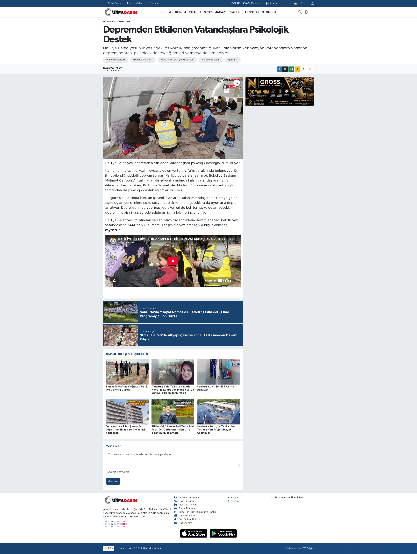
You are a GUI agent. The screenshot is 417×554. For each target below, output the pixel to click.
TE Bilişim (308, 548)
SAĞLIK (235, 12)
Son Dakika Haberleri (190, 519)
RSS (110, 548)
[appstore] (194, 533)
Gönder (113, 481)
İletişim (235, 501)
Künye (234, 497)
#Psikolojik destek (210, 60)
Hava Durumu (186, 501)
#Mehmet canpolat (142, 60)
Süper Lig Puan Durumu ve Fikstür (197, 512)
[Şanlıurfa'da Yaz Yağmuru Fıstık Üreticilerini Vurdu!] (127, 371)
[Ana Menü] (312, 12)
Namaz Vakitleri (188, 504)
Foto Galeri (114, 3)
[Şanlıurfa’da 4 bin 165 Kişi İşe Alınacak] (218, 371)
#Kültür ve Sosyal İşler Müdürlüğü (177, 60)
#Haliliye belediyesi (115, 60)
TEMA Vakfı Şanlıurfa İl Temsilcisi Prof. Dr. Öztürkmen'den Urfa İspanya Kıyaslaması (172, 429)
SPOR (208, 12)
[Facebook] (105, 524)
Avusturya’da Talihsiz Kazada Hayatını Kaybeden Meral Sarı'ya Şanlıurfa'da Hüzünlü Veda (172, 389)
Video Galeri (136, 3)
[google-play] (223, 533)
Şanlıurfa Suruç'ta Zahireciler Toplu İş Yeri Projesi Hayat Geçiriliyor (216, 429)
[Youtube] (124, 524)
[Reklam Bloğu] (279, 91)
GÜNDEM (164, 12)
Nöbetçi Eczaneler (189, 497)
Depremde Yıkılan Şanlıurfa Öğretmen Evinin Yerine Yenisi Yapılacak (125, 429)
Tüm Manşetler (187, 515)
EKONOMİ (180, 12)
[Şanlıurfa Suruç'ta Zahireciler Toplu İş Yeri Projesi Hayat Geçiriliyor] (218, 411)
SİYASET (195, 12)
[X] (112, 524)
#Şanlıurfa (232, 60)
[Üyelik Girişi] (311, 3)
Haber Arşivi (185, 523)
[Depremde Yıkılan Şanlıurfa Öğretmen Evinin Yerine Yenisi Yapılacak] (127, 411)
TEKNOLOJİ (251, 12)
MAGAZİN (221, 12)
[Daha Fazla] (297, 69)
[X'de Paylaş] (285, 69)
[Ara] (300, 12)
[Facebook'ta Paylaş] (279, 69)
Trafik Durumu (187, 508)
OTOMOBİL (269, 12)
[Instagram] (118, 524)
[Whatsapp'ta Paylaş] (291, 69)
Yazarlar (154, 3)
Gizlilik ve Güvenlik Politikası (288, 497)
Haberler (109, 22)
